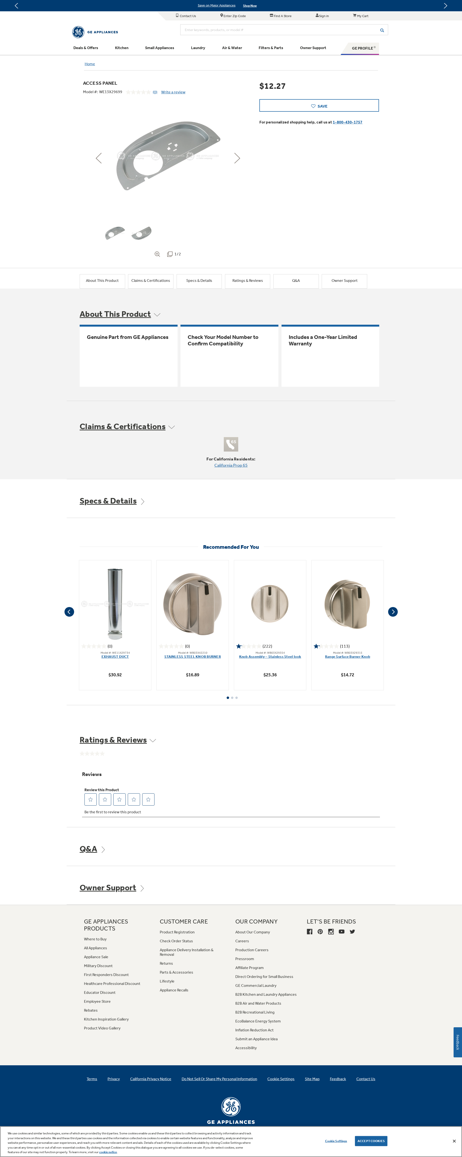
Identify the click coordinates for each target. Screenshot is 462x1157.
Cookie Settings (336, 1141)
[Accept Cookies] (454, 1141)
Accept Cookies (371, 1141)
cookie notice (108, 1152)
